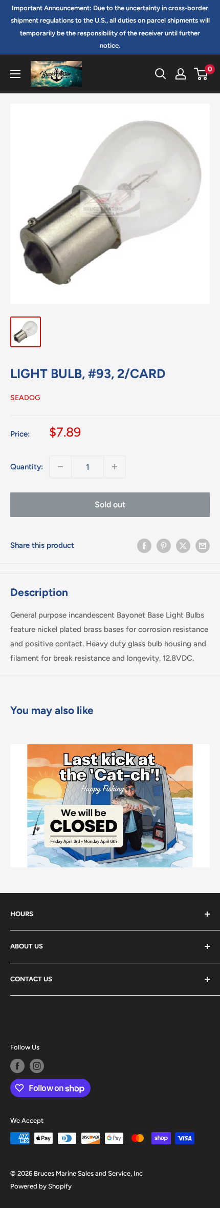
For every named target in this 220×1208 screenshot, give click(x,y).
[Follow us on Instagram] (37, 1066)
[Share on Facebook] (144, 545)
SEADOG (25, 397)
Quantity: (26, 466)
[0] (201, 74)
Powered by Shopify (41, 1186)
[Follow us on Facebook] (17, 1066)
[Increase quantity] (114, 467)
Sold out (110, 504)
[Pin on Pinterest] (164, 545)
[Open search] (160, 74)
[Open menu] (15, 74)
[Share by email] (202, 545)
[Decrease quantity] (60, 467)
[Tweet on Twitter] (183, 545)
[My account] (180, 74)
